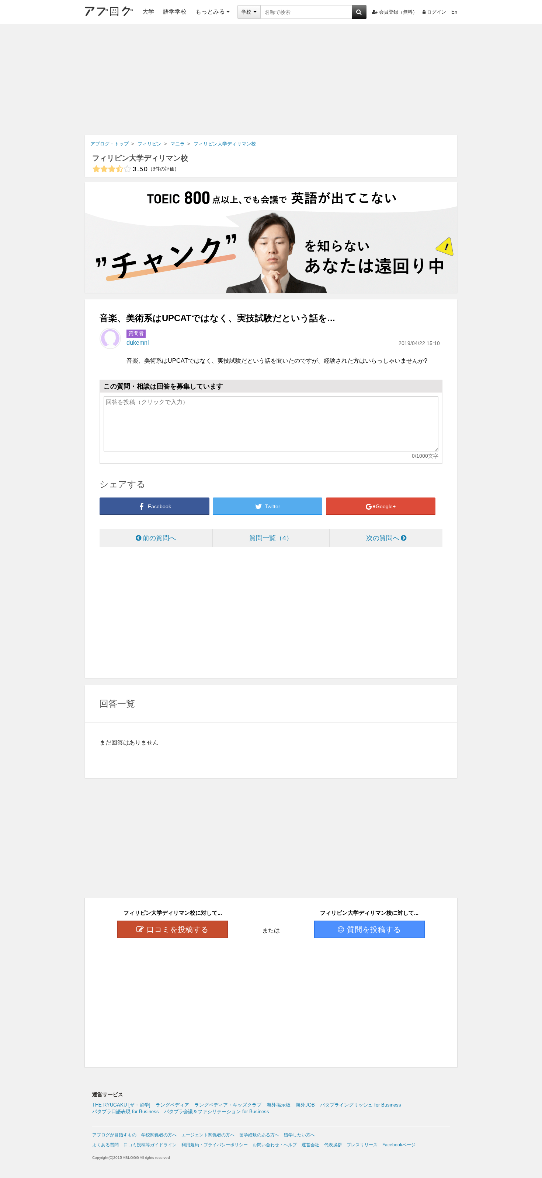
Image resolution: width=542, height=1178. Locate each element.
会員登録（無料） (398, 12)
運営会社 (310, 1144)
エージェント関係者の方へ (207, 1134)
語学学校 (175, 11)
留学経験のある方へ (259, 1134)
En (454, 12)
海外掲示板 (279, 1105)
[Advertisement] (271, 79)
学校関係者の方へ (159, 1134)
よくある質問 (105, 1144)
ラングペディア (172, 1105)
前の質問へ (159, 538)
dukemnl (137, 343)
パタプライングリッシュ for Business (360, 1105)
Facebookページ (399, 1144)
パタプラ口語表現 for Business (125, 1111)
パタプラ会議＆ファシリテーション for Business (216, 1111)
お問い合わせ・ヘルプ (275, 1144)
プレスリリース (362, 1144)
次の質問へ (382, 538)
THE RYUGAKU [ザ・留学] (121, 1105)
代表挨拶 (333, 1144)
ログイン (436, 12)
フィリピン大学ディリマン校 (140, 158)
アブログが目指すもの (114, 1134)
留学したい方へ (299, 1134)
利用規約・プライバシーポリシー (214, 1144)
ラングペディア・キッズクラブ (227, 1105)
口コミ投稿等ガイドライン (150, 1144)
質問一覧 (267, 538)
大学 (148, 11)
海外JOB (305, 1105)
